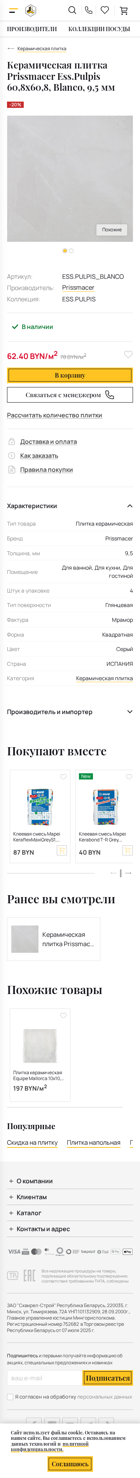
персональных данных (104, 1396)
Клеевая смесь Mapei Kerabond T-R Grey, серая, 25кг (102, 837)
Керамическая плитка (104, 678)
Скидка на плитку (32, 1142)
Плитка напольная (94, 1142)
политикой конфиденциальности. (50, 1447)
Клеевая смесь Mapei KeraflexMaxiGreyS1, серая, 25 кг (36, 837)
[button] (71, 250)
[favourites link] (105, 10)
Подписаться (108, 1378)
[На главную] (31, 10)
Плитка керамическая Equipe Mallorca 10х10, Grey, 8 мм (37, 1076)
